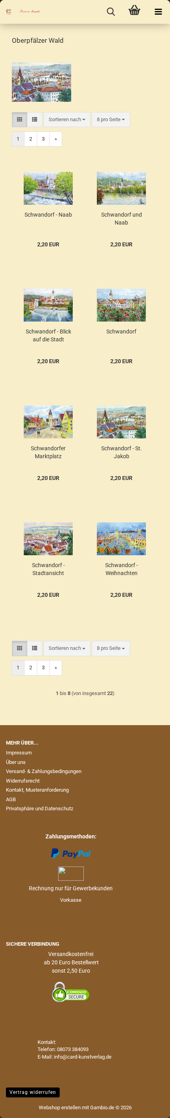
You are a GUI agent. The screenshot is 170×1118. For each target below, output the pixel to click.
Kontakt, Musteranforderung (37, 790)
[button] (19, 120)
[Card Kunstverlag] (20, 12)
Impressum (19, 753)
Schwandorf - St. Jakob (121, 452)
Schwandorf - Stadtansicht (48, 569)
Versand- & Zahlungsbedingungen (43, 771)
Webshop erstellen (60, 1107)
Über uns (16, 762)
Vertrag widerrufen (32, 1092)
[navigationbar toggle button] (158, 12)
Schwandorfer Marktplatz (48, 452)
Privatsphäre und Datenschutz (39, 808)
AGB (11, 799)
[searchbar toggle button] (111, 12)
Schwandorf (121, 331)
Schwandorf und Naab (121, 218)
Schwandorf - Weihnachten (121, 569)
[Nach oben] (148, 1106)
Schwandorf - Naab (48, 214)
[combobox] (67, 120)
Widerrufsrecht (23, 781)
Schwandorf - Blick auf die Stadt (48, 335)
